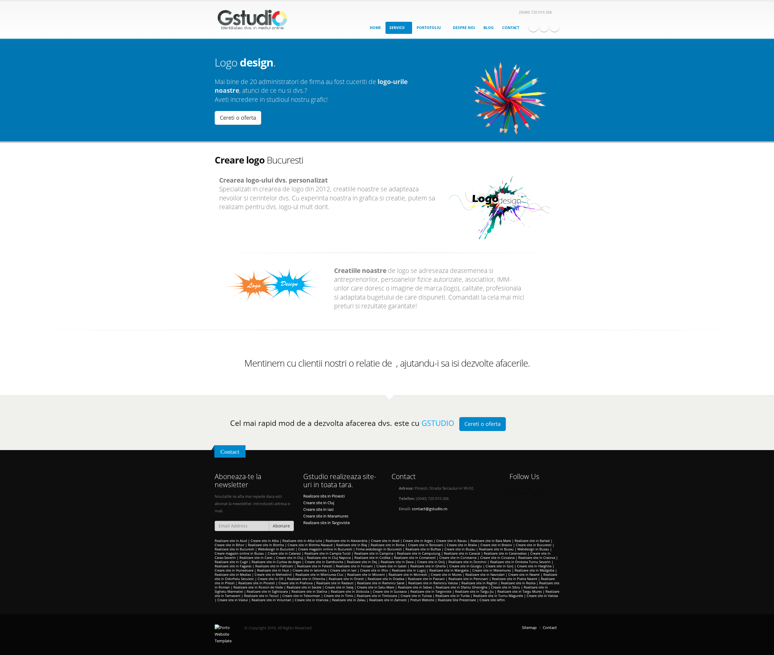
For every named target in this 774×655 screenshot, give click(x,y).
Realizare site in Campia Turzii (327, 553)
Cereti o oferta (238, 117)
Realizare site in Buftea (423, 549)
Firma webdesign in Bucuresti (379, 549)
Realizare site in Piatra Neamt (514, 578)
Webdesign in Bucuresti (276, 549)
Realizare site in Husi (273, 570)
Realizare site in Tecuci (261, 595)
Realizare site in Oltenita (306, 578)
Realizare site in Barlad (532, 540)
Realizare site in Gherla (428, 566)
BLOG (488, 27)
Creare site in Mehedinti (273, 574)
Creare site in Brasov (496, 545)
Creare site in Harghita (534, 566)
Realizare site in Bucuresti (234, 549)
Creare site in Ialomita (310, 570)
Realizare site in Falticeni (274, 566)
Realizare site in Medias (233, 574)
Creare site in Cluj (318, 502)
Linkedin (554, 27)
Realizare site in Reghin (479, 583)
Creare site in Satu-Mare (375, 587)
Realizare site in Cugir (231, 561)
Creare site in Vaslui (232, 600)
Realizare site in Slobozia (350, 591)
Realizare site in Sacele (304, 587)
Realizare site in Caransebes (505, 553)
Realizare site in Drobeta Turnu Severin (520, 561)
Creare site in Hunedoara (234, 570)
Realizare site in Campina (373, 553)
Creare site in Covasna (497, 557)
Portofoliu (429, 27)
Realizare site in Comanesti (415, 557)
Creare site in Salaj (339, 587)
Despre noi (464, 27)
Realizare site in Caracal (462, 553)
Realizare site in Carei (255, 557)
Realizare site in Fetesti (314, 566)
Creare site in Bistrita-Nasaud (310, 545)
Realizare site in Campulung (418, 553)
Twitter (543, 27)
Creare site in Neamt (524, 574)
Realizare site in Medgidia (534, 570)
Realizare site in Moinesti (408, 574)
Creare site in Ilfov (374, 570)
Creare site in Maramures (325, 516)
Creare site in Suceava (390, 591)
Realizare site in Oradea (386, 578)
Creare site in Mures (446, 574)
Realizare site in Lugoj (409, 570)
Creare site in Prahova (295, 583)
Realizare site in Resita (518, 583)
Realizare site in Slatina (309, 591)
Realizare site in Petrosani (468, 578)
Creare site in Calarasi (284, 553)
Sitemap (529, 627)
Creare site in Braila (462, 545)
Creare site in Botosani (425, 545)
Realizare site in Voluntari (271, 600)
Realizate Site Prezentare (457, 600)
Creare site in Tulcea (416, 595)
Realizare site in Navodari (485, 574)
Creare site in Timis (338, 595)
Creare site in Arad (385, 540)
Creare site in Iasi (318, 509)
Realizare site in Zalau (349, 600)
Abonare (281, 526)
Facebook (533, 27)
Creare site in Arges (418, 540)
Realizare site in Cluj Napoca (329, 557)
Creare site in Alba (265, 540)
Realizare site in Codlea (372, 557)
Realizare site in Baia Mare (490, 540)
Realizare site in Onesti (346, 578)
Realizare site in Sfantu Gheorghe (461, 587)
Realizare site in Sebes (415, 587)
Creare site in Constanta (457, 557)
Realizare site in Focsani (354, 566)
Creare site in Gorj (499, 566)
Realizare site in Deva (397, 561)
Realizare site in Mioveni (366, 574)
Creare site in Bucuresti (533, 545)
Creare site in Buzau (459, 549)
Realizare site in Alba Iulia (302, 540)
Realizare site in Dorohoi (467, 561)
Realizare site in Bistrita (266, 545)
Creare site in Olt (271, 578)
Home (375, 27)
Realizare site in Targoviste (326, 522)
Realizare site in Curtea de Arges (276, 561)
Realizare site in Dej (362, 561)
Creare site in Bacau (451, 540)
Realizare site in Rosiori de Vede (258, 587)
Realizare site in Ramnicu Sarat (381, 583)
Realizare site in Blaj (351, 545)
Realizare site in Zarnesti (388, 600)
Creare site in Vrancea (311, 600)
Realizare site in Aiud (231, 540)
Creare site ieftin (492, 600)
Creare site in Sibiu (505, 587)
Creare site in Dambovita (324, 561)
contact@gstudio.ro (429, 508)
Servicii (397, 27)
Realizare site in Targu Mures (519, 591)
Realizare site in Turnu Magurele (498, 595)
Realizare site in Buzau (496, 549)
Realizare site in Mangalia (449, 570)
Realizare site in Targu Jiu (474, 591)
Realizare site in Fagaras (233, 566)
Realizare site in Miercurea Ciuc (319, 574)
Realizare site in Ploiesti (324, 496)
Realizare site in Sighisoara (267, 591)
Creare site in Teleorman (301, 595)
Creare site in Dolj (431, 561)
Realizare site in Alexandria (346, 540)
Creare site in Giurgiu (465, 566)
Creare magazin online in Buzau (239, 553)
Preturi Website (422, 600)
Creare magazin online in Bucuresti (325, 549)
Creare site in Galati (391, 566)
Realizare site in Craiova (536, 557)
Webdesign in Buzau (533, 549)
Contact (510, 27)
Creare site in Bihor (229, 545)
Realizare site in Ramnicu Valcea (433, 583)
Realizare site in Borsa (388, 545)
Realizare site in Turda (452, 595)
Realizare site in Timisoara (377, 595)
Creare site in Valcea (542, 595)
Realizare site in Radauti (334, 583)
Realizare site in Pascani (426, 578)
